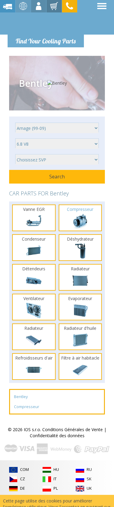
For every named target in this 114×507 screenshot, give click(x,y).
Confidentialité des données (57, 435)
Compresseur (26, 406)
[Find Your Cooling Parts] (45, 23)
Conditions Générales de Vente (72, 429)
